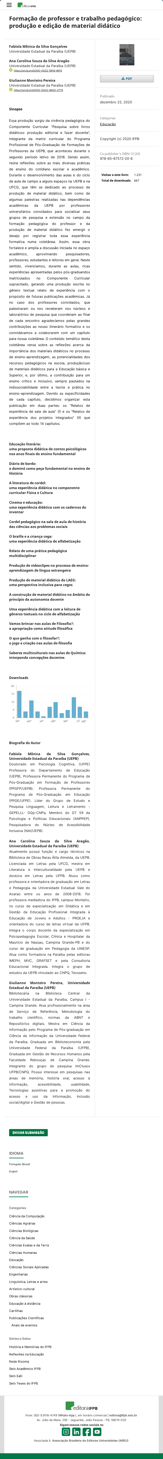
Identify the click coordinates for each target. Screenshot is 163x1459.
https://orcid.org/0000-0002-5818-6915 (38, 70)
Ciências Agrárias (22, 1223)
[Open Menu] (9, 5)
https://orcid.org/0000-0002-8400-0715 (38, 90)
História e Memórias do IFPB (30, 1347)
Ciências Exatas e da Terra (29, 1245)
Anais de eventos (24, 1325)
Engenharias (18, 1274)
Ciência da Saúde (22, 1238)
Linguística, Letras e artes (28, 1282)
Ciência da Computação (27, 1216)
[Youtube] (97, 1432)
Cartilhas (16, 1311)
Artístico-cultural (22, 1289)
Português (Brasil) (19, 1164)
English (13, 1171)
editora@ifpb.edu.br (123, 1415)
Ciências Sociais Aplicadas (29, 1267)
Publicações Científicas (26, 1318)
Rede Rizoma (19, 1362)
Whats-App (66, 1415)
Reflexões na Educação (26, 1354)
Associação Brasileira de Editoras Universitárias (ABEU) (89, 1440)
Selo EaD (15, 1376)
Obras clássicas (20, 1296)
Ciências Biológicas (23, 1231)
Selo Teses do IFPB (23, 1383)
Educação (108, 124)
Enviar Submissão (28, 1133)
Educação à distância (24, 1304)
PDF (128, 79)
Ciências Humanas (23, 1253)
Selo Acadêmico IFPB (25, 1369)
